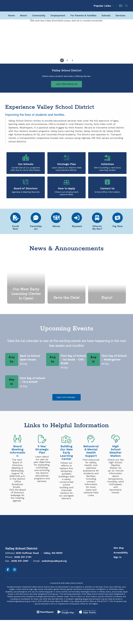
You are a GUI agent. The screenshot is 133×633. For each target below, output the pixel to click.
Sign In (117, 557)
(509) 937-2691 (19, 561)
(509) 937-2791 (22, 557)
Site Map (119, 547)
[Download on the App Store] (87, 612)
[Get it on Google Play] (66, 612)
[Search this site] (126, 5)
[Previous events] (7, 397)
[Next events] (125, 397)
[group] (66, 281)
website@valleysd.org (54, 561)
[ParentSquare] (45, 612)
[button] (104, 5)
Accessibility (121, 552)
